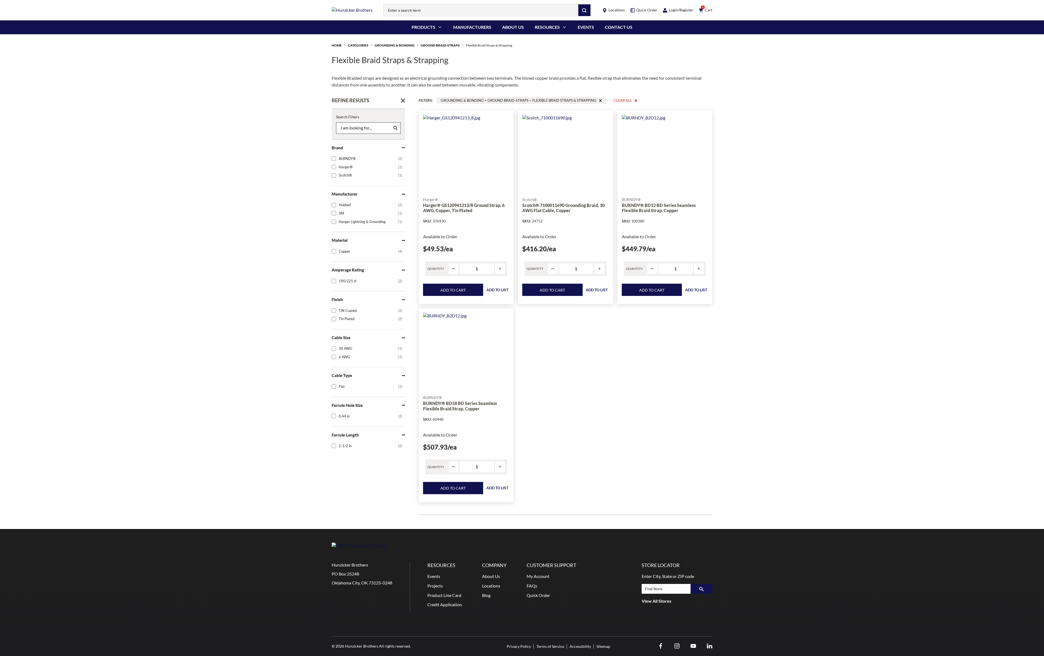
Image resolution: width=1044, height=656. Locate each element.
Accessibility (580, 646)
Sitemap (603, 646)
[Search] (584, 10)
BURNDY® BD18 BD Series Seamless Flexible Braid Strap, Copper (460, 406)
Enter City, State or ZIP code (668, 576)
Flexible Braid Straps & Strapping (489, 45)
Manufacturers (472, 27)
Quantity (435, 269)
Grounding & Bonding (395, 45)
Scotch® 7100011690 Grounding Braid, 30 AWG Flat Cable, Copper (563, 208)
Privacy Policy (519, 646)
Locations (491, 585)
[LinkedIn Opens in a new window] (709, 646)
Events (586, 27)
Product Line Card (444, 595)
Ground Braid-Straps (440, 45)
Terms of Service (550, 646)
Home (337, 45)
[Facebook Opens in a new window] (660, 646)
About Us (513, 27)
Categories (358, 45)
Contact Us (618, 27)
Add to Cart (453, 290)
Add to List (497, 289)
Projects (435, 585)
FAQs (532, 585)
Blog (486, 595)
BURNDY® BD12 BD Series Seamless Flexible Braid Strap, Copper (659, 208)
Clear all (623, 100)
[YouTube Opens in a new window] (693, 646)
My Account (538, 576)
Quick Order (538, 595)
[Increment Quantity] (500, 269)
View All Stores (656, 601)
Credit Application (444, 604)
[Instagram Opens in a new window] (677, 646)
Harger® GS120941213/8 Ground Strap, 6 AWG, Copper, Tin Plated (464, 208)
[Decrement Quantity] (453, 269)
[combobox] (481, 10)
